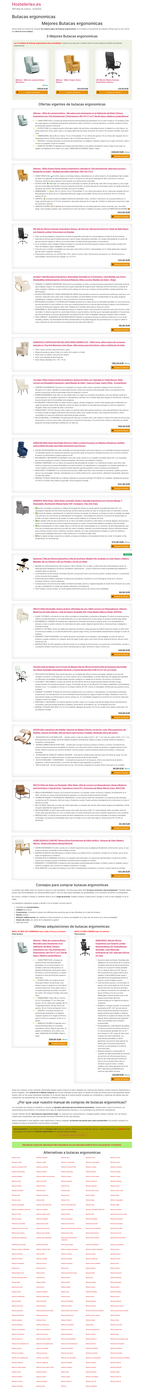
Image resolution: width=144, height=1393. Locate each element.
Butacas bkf (65, 1372)
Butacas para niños (116, 1228)
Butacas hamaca (91, 1301)
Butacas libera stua (18, 1273)
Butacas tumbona (116, 1181)
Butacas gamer (115, 1315)
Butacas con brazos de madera (120, 1358)
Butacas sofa (65, 1195)
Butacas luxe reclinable (93, 1263)
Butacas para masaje (43, 1233)
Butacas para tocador (18, 1223)
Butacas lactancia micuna (69, 1273)
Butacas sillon (90, 1195)
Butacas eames (90, 1334)
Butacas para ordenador (93, 1228)
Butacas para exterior (92, 1237)
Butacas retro (65, 1200)
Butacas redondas (42, 1209)
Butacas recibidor (116, 1209)
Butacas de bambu (92, 1353)
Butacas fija (89, 1324)
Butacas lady (41, 1273)
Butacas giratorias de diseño (119, 1310)
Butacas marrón (115, 1258)
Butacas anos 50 (116, 1381)
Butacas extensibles (67, 1324)
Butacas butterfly (116, 1367)
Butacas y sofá (90, 1157)
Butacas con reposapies (68, 1358)
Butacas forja (115, 1320)
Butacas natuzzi (115, 1254)
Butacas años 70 (116, 1376)
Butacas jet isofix (17, 1287)
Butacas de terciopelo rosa (20, 1343)
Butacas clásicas (91, 1362)
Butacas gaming (17, 1320)
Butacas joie (40, 1287)
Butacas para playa (116, 1223)
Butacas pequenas (67, 1219)
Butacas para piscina (43, 1228)
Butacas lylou (115, 1263)
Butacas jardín (16, 1292)
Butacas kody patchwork (19, 1277)
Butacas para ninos (67, 1233)
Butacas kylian (90, 1273)
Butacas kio (89, 1277)
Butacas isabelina (42, 1292)
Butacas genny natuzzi (93, 1315)
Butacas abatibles (91, 1386)
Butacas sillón (115, 1195)
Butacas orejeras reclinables (20, 1249)
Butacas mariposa (66, 1263)
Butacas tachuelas (17, 1190)
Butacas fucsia (41, 1320)
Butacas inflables (116, 1292)
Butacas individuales (18, 1296)
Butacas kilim (16, 1282)
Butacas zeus (16, 1157)
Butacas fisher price (43, 1324)
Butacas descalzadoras (68, 1339)
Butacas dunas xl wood (44, 1339)
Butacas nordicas (66, 1254)
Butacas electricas (42, 1334)
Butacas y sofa (115, 1157)
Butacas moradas (66, 1258)
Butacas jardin (115, 1287)
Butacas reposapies (18, 1205)
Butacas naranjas (42, 1258)
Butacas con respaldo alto (20, 1358)
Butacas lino (15, 1268)
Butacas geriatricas (67, 1315)
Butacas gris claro (17, 1306)
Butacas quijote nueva (43, 1214)
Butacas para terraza (67, 1223)
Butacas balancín (91, 1372)
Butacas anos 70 (91, 1381)
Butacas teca (65, 1186)
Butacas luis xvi (41, 1268)
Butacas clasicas (116, 1362)
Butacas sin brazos (42, 1195)
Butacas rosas (16, 1200)
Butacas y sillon (17, 1162)
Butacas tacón (115, 1186)
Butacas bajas (65, 1376)
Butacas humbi (16, 1301)
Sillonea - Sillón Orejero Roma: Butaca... (68, 81)
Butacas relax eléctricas (68, 1205)
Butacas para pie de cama (20, 1228)
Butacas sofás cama (117, 1190)
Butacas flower (90, 1320)
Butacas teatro (41, 1186)
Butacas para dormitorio (118, 1237)
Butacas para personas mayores (71, 1228)
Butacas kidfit (65, 1282)
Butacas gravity (91, 1306)
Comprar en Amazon (33, 92)
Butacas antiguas (42, 1381)
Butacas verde (16, 1181)
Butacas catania (91, 1367)
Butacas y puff (115, 1162)
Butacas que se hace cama (119, 1214)
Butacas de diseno (116, 1348)
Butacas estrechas (116, 1324)
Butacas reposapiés (117, 1200)
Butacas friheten (66, 1320)
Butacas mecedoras (18, 1263)
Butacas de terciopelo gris (69, 1343)
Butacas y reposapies (68, 1162)
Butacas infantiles (91, 1292)
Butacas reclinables (67, 1209)
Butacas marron (41, 1263)
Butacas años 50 (66, 1381)
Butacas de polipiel (42, 1348)
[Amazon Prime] (45, 85)
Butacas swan (65, 1190)
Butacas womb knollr (18, 1171)
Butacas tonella (16, 1186)
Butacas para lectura (92, 1233)
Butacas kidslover (116, 1277)
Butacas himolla (41, 1301)
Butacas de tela (91, 1343)
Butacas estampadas (18, 1329)
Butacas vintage (66, 1176)
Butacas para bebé (67, 1244)
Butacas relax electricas (44, 1205)
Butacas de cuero (42, 1353)
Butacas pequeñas (91, 1219)
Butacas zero (65, 1157)
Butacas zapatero (42, 1157)
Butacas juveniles (116, 1282)
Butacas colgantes (42, 1362)
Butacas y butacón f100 (19, 1167)
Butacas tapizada (91, 1186)
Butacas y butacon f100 (68, 1167)
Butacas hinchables (67, 1301)
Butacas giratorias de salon (45, 1310)
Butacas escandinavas (43, 1329)
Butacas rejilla (115, 1205)
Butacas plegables (42, 1219)
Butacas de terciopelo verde (119, 1339)
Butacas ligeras (91, 1268)
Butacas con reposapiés (93, 1358)
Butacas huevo (115, 1296)
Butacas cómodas (17, 1362)
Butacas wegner (116, 1171)
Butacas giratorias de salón (69, 1310)
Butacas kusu (41, 1277)
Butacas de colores (67, 1353)
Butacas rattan (16, 1214)
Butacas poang (16, 1219)
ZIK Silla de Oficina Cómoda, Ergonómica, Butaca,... (107, 81)
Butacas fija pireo (17, 1324)
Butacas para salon (92, 1223)
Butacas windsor (91, 1171)
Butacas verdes (115, 1176)
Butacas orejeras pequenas (69, 1249)
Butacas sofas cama (92, 1190)
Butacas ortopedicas (117, 1244)
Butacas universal (91, 1181)
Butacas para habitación (44, 1237)
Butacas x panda (91, 1167)
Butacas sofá (16, 1195)
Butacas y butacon (116, 1167)
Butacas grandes (66, 1306)
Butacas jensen (90, 1287)
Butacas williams (17, 1176)
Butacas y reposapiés (92, 1162)
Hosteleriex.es (26, 4)
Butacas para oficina (18, 1233)
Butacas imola (65, 1296)
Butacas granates (17, 1310)
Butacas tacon (41, 1190)
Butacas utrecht (41, 1181)
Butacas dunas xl (91, 1339)
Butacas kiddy (41, 1282)
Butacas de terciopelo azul (45, 1343)
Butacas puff (90, 1214)
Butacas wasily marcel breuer (46, 1176)
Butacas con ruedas (43, 1358)
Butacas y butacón (42, 1167)
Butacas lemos (115, 1268)
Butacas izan (65, 1292)
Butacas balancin (17, 1376)
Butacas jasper (66, 1287)
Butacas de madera (67, 1348)
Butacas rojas (90, 1200)
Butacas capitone (66, 1367)
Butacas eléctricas (116, 1329)
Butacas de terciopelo (117, 1343)
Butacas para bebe (42, 1244)
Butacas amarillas (17, 1386)
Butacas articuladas (92, 1376)
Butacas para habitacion (19, 1237)
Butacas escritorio (67, 1329)
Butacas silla (40, 1200)
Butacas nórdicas (17, 1254)
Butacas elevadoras (18, 1334)
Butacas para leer (116, 1233)
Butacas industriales (43, 1296)
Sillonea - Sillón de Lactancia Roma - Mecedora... (30, 81)
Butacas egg (114, 1334)
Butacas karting (91, 1282)
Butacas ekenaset (66, 1334)
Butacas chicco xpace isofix (45, 1367)
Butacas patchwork (117, 1219)
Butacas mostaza (17, 1258)
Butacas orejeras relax (43, 1249)
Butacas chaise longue (19, 1367)
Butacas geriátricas (18, 1315)
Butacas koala (65, 1277)
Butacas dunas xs (17, 1339)
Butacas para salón (42, 1223)
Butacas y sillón (41, 1162)
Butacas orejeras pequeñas (94, 1249)
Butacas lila (64, 1268)
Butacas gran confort (117, 1306)
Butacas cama (16, 1372)
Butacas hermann (116, 1301)
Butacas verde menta (92, 1176)
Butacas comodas (66, 1362)
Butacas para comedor (19, 1244)
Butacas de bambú (116, 1353)
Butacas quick (65, 1214)
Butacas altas (41, 1386)
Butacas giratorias (42, 1315)
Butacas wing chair (67, 1171)
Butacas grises (41, 1306)
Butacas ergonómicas (92, 1329)
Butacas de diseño (17, 1353)
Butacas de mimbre (92, 1348)
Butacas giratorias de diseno (95, 1310)
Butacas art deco (17, 1381)
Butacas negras (91, 1254)
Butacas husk (90, 1296)
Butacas (63, 1386)
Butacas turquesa (66, 1181)
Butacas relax (90, 1205)
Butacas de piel (16, 1348)
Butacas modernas (92, 1258)
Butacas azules (41, 1376)
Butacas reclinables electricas (95, 1209)
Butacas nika (40, 1254)
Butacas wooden (42, 1171)
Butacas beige (115, 1372)
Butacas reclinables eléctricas (21, 1209)
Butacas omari (115, 1249)
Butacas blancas (42, 1372)
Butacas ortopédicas (92, 1244)
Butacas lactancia (116, 1273)
